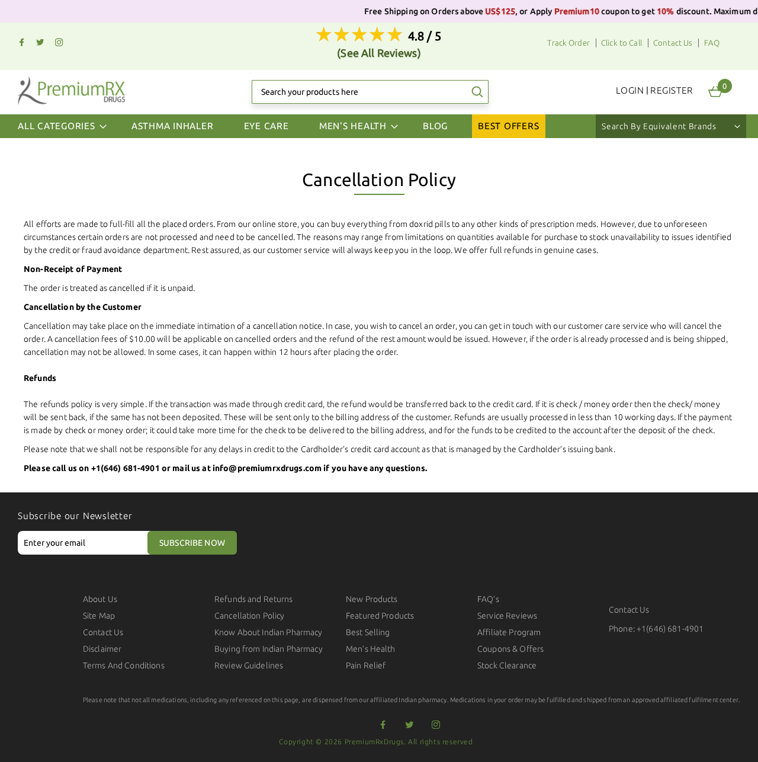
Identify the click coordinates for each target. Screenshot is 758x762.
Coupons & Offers (510, 649)
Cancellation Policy (249, 615)
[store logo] (71, 90)
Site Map (99, 615)
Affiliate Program (509, 632)
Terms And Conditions (124, 665)
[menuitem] (173, 126)
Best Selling (368, 632)
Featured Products (380, 615)
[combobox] (370, 92)
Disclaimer (102, 649)
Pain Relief (366, 665)
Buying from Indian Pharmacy (268, 649)
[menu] (379, 126)
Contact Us (672, 43)
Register (671, 90)
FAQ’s (488, 599)
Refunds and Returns (253, 599)
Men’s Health (371, 649)
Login (630, 90)
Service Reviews (507, 615)
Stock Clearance (507, 665)
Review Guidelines (248, 665)
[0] (715, 92)
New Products (372, 599)
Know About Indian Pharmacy (268, 632)
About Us (100, 599)
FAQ (712, 43)
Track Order (568, 43)
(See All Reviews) (378, 53)
